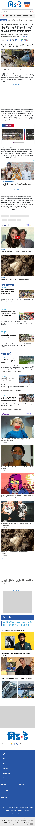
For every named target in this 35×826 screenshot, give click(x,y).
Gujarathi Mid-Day (6, 791)
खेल (14, 15)
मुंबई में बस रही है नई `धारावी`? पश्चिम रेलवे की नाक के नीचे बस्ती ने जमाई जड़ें (8, 291)
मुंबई (7, 15)
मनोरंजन (19, 15)
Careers (11, 807)
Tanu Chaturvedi (17, 371)
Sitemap (27, 810)
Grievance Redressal (17, 814)
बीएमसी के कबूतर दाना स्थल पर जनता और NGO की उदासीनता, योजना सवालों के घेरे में (8, 335)
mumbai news (12, 220)
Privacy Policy (29, 807)
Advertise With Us (19, 807)
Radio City (4, 797)
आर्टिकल (16, 24)
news (19, 220)
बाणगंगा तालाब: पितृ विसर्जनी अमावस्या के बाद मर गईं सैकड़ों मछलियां (8, 361)
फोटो (31, 15)
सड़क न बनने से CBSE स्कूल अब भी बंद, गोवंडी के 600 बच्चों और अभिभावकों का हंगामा (8, 313)
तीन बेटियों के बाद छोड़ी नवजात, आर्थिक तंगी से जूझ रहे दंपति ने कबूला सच (18, 623)
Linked (17, 40)
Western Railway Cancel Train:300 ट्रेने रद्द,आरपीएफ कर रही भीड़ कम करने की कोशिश (8, 399)
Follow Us (26, 40)
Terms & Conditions (11, 810)
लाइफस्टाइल (25, 15)
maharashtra (5, 216)
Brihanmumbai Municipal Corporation (19, 216)
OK (31, 824)
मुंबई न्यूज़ (10, 24)
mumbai (4, 220)
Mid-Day (3, 784)
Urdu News (21, 784)
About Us (4, 807)
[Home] (3, 15)
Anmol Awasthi (23, 304)
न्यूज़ (11, 15)
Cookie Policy (24, 824)
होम (2, 24)
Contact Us (20, 810)
